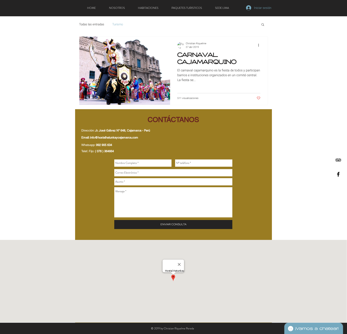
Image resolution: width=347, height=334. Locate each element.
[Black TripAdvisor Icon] (338, 160)
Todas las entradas (91, 24)
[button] (263, 25)
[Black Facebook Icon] (338, 174)
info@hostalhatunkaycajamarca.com (114, 137)
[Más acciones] (259, 45)
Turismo (117, 24)
